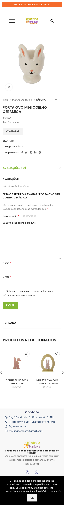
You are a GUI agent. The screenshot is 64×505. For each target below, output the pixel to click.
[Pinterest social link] (31, 152)
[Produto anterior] (52, 100)
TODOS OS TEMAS (22, 99)
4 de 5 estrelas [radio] (32, 216)
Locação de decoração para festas (32, 4)
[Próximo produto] (59, 100)
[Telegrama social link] (40, 152)
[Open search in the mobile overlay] (52, 20)
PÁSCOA (41, 99)
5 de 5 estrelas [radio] (34, 216)
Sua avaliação (11, 215)
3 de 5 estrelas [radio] (29, 216)
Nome (7, 262)
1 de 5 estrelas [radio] (24, 216)
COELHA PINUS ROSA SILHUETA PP (17, 382)
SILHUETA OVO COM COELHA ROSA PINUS (47, 382)
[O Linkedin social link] (35, 152)
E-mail (7, 276)
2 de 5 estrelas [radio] (26, 216)
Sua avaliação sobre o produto (20, 222)
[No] (59, 490)
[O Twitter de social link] (26, 152)
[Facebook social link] (22, 152)
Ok (32, 497)
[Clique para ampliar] (8, 87)
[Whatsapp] (37, 472)
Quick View (26, 354)
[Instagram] (27, 472)
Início (6, 99)
